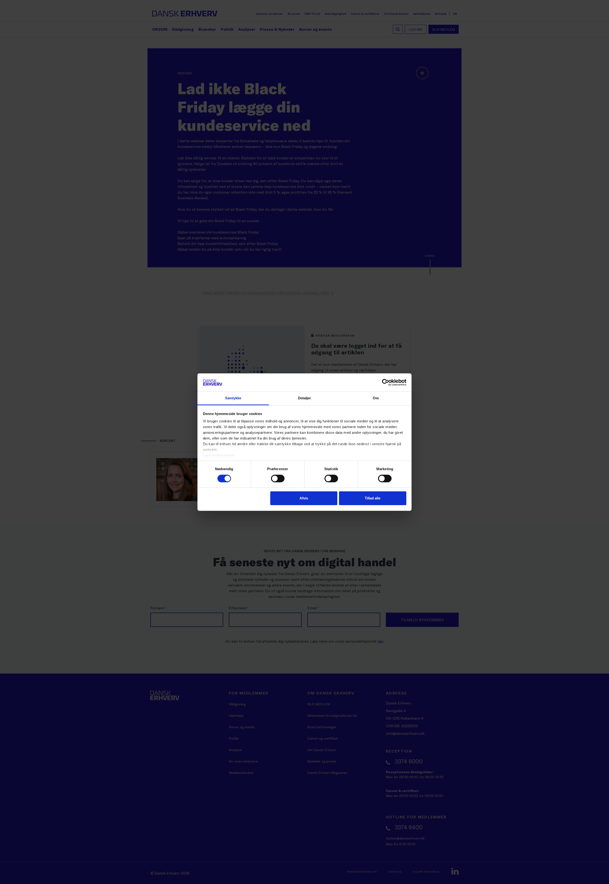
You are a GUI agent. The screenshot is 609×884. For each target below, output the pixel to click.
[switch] (278, 478)
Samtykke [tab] (233, 398)
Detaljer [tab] (304, 398)
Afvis (304, 498)
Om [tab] (376, 398)
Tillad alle (372, 498)
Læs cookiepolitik (218, 455)
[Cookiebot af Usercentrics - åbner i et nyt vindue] (385, 382)
